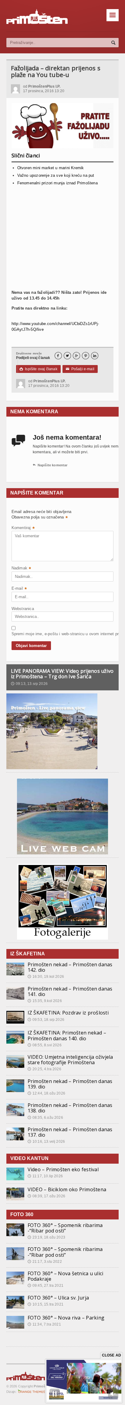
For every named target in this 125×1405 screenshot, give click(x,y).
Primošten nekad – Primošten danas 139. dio (70, 1084)
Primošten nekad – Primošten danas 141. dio (70, 991)
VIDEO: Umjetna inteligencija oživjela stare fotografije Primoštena (70, 1060)
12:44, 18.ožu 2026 (46, 1093)
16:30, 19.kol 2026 (46, 976)
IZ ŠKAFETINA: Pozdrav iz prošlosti (68, 1012)
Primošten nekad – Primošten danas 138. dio (70, 1108)
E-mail (19, 589)
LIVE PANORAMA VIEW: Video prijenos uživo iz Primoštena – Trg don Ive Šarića (62, 674)
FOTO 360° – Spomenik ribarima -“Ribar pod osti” (65, 1228)
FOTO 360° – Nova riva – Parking (66, 1317)
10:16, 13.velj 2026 (46, 1141)
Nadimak (21, 569)
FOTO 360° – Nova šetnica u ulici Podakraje (65, 1276)
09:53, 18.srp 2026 (46, 1020)
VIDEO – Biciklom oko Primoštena (67, 1189)
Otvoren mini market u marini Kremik (50, 168)
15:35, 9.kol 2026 (45, 1001)
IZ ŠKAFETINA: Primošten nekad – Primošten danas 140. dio (67, 1035)
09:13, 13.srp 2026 (29, 684)
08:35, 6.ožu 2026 (45, 1117)
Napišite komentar (50, 465)
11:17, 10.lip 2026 (45, 1176)
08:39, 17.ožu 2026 (46, 1196)
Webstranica (23, 608)
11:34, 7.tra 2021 (44, 1324)
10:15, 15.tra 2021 (45, 1304)
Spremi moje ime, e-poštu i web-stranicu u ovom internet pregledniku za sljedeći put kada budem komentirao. (27, 634)
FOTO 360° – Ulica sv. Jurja (58, 1297)
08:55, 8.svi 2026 (45, 1045)
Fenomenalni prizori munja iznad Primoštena (57, 183)
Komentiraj (23, 528)
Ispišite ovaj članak (38, 369)
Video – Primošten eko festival (63, 1169)
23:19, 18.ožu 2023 (46, 1237)
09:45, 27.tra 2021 (45, 1285)
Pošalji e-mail (80, 369)
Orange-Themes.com (32, 1391)
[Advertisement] (63, 235)
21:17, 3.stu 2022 (45, 1261)
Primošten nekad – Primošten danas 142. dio (70, 967)
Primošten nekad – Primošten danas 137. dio (70, 1132)
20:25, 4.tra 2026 (44, 1069)
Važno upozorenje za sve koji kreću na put (55, 175)
